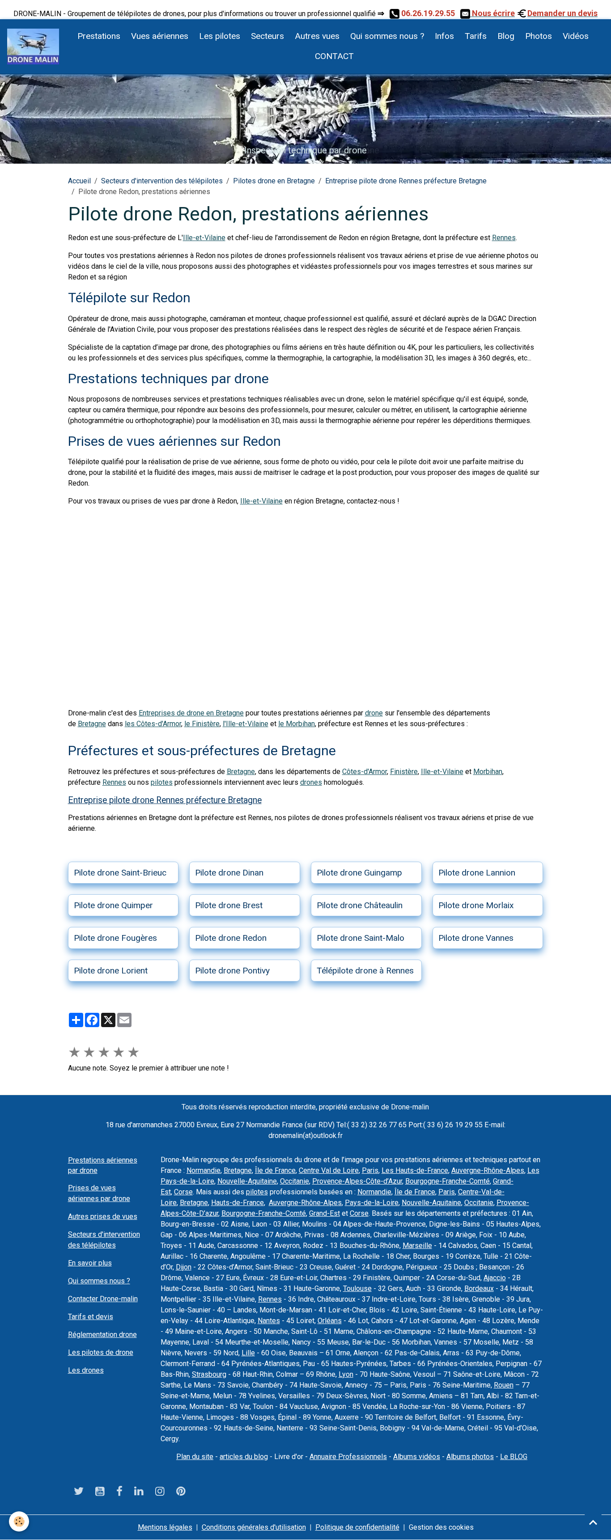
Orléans (330, 1320)
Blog (505, 36)
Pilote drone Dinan (229, 872)
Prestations (98, 36)
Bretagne (92, 723)
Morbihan (487, 771)
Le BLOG (513, 1456)
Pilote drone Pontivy (232, 970)
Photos (538, 36)
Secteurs (267, 36)
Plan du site (194, 1456)
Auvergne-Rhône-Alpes (487, 1170)
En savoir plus (90, 1263)
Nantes (269, 1320)
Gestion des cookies (441, 1527)
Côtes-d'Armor (364, 771)
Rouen (503, 1385)
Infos (444, 36)
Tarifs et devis (90, 1316)
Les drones (86, 1370)
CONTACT (333, 56)
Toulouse (357, 1288)
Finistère (404, 771)
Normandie (204, 1170)
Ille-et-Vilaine (204, 237)
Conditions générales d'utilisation (254, 1527)
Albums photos (470, 1456)
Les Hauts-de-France (415, 1170)
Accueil (79, 181)
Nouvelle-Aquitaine (247, 1181)
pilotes (162, 782)
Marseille (417, 1245)
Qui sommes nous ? (387, 36)
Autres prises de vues (102, 1216)
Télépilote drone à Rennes (365, 970)
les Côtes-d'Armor (153, 723)
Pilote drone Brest (229, 905)
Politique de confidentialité (357, 1527)
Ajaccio (495, 1277)
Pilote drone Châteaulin (360, 905)
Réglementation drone (102, 1334)
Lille (248, 1353)
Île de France (275, 1170)
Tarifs (476, 36)
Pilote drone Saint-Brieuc (120, 872)
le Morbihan (296, 723)
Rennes (504, 237)
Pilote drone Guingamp (359, 872)
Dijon (183, 1267)
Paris (370, 1170)
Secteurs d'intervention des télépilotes (162, 181)
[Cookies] (19, 1521)
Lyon (346, 1374)
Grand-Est (324, 1213)
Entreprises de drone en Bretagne (191, 713)
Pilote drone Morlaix (476, 905)
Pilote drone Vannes (475, 938)
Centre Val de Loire (329, 1170)
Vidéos (576, 36)
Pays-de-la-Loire (372, 1202)
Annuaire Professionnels (348, 1456)
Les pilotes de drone (100, 1352)
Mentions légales (165, 1527)
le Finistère (202, 723)
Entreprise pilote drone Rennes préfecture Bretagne (406, 181)
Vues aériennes (159, 36)
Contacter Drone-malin (103, 1299)
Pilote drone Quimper (113, 905)
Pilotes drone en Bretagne (274, 181)
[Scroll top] (593, 1522)
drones (311, 782)
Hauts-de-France (237, 1202)
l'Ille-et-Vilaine (245, 723)
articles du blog (244, 1456)
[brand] (33, 46)
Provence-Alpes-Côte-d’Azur (357, 1181)
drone (374, 713)
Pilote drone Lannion (476, 872)
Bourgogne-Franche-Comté (447, 1181)
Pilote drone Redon (231, 938)
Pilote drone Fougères (115, 938)
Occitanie (294, 1181)
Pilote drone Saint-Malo (360, 938)
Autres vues (317, 36)
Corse (183, 1192)
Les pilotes (219, 36)
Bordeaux (479, 1288)
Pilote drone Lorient (111, 970)
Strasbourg (209, 1374)
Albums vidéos (416, 1456)
